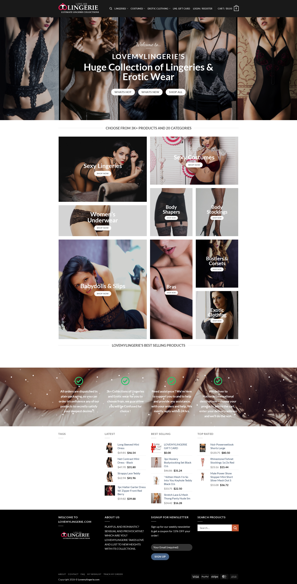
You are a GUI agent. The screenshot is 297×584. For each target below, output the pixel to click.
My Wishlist (94, 574)
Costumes (137, 8)
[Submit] (235, 527)
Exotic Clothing (158, 8)
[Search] (110, 8)
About (62, 574)
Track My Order (113, 574)
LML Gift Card (181, 8)
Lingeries (120, 8)
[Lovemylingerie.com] (81, 9)
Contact (73, 574)
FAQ (83, 574)
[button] (228, 8)
